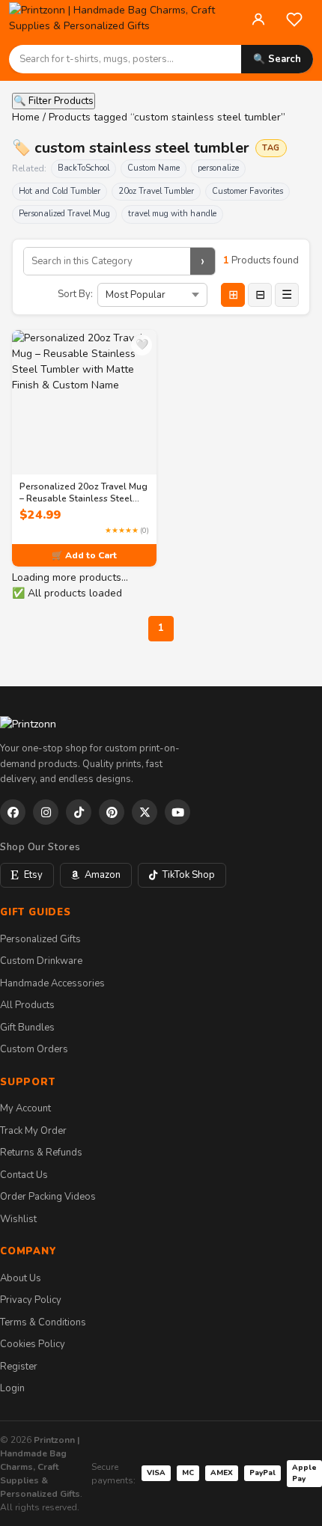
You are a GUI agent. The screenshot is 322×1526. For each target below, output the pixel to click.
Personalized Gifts (40, 939)
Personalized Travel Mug (64, 213)
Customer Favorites (247, 191)
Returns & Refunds (41, 1152)
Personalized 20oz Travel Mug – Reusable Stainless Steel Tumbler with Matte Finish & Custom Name (83, 492)
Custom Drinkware (41, 961)
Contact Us (24, 1175)
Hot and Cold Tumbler (59, 191)
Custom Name (153, 168)
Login (12, 1388)
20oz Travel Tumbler (156, 191)
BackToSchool (83, 168)
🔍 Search (277, 59)
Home (26, 117)
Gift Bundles (27, 1027)
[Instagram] (45, 812)
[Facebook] (12, 812)
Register (18, 1366)
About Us (20, 1278)
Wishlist (18, 1219)
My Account (25, 1108)
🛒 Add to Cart (84, 555)
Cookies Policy (32, 1344)
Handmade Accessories (52, 983)
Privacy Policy (30, 1300)
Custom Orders (34, 1049)
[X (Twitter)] (144, 812)
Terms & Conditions (43, 1322)
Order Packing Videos (48, 1196)
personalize (218, 168)
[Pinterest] (111, 812)
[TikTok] (78, 812)
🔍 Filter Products (53, 101)
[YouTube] (177, 812)
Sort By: (75, 294)
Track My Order (33, 1131)
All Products (27, 1005)
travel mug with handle (172, 213)
